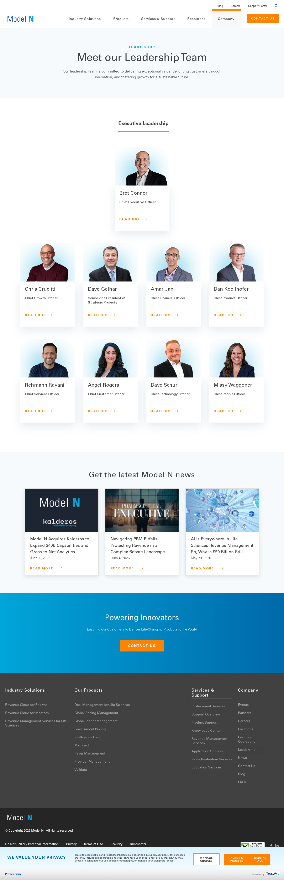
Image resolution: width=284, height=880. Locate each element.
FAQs (242, 782)
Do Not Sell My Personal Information (32, 844)
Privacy (71, 844)
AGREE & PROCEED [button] (236, 859)
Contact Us (263, 18)
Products (121, 19)
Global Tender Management (95, 721)
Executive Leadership (143, 124)
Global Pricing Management (96, 713)
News (242, 758)
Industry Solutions (85, 19)
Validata (80, 770)
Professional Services (208, 706)
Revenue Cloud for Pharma (26, 705)
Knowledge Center (206, 731)
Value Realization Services (211, 759)
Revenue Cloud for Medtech (27, 713)
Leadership (247, 750)
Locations (245, 729)
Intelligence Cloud (88, 737)
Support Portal (257, 6)
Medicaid (81, 745)
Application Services (207, 751)
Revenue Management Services (209, 741)
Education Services (206, 767)
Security (116, 844)
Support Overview (205, 714)
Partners (244, 713)
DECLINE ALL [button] (260, 859)
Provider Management (92, 761)
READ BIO (129, 219)
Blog (220, 6)
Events (243, 705)
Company (226, 19)
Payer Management (89, 753)
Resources (196, 19)
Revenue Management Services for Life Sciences (36, 723)
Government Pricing (90, 729)
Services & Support (158, 19)
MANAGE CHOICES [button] (206, 859)
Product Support (204, 722)
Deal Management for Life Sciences (102, 705)
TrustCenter (137, 844)
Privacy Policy (13, 874)
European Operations (246, 740)
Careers (236, 6)
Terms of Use (93, 844)
